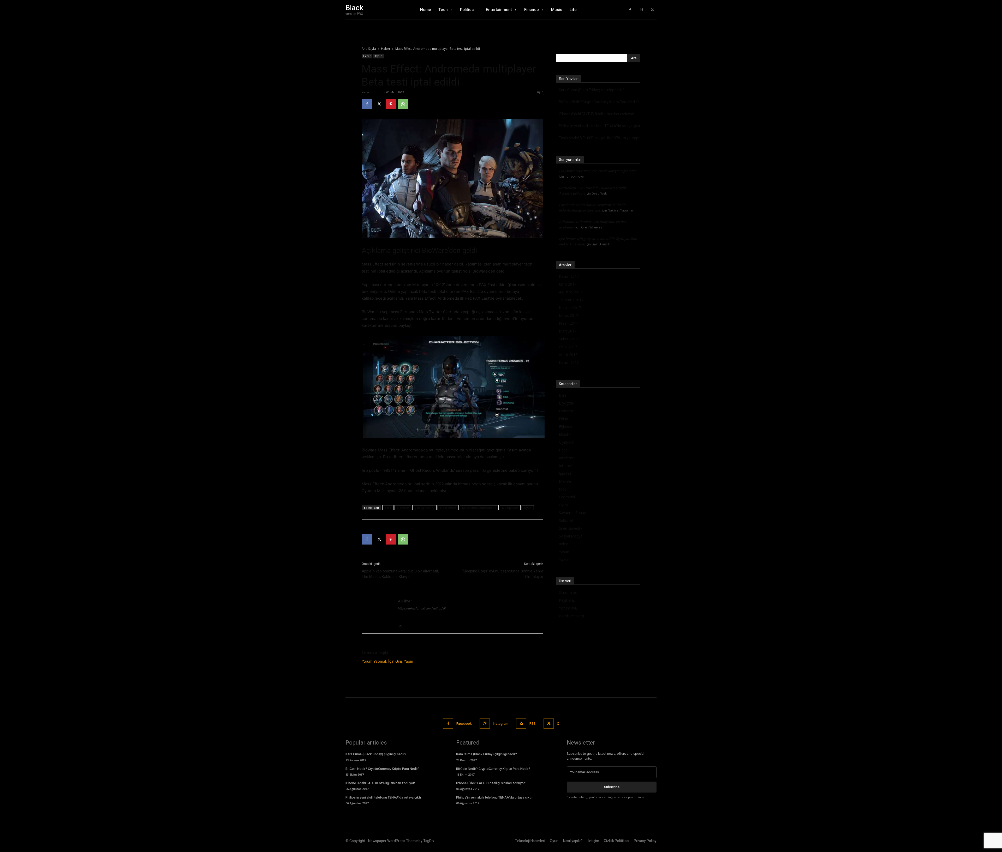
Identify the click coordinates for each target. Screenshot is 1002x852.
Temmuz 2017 (571, 299)
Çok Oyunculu (424, 508)
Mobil (563, 489)
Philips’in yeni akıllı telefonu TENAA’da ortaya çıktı (599, 126)
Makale (565, 481)
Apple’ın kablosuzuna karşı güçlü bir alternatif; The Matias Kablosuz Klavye (400, 574)
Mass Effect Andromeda (479, 508)
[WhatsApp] (403, 104)
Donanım (567, 410)
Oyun (378, 56)
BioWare (403, 508)
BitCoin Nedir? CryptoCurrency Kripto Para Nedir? (599, 102)
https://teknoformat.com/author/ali (422, 608)
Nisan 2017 (568, 323)
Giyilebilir (566, 442)
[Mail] (402, 627)
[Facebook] (630, 9)
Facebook (464, 723)
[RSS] (521, 723)
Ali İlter (376, 92)
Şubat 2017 (568, 338)
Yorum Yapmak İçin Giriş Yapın (387, 661)
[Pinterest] (391, 104)
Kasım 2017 (569, 276)
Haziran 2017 (570, 307)
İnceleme (566, 457)
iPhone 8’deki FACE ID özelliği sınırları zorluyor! (596, 114)
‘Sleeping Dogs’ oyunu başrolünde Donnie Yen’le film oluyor (502, 574)
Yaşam (564, 551)
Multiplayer (510, 508)
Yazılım (565, 559)
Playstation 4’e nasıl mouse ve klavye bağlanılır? (598, 170)
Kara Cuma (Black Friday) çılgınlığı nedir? (592, 90)
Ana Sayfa (369, 48)
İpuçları (565, 473)
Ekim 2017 (567, 284)
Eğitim (564, 418)
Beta (388, 508)
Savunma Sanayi (573, 512)
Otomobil (567, 496)
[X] (652, 9)
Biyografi (566, 403)
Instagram (500, 723)
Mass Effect (448, 508)
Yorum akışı (568, 608)
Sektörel (566, 520)
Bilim (563, 395)
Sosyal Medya (570, 536)
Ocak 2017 (568, 346)
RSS (532, 723)
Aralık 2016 (568, 354)
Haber (385, 48)
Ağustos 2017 (570, 291)
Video (563, 543)
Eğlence (565, 426)
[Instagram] (641, 9)
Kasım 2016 (569, 362)
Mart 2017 (567, 331)
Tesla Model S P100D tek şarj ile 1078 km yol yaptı (599, 138)
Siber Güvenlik (570, 528)
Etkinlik (564, 434)
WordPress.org (571, 615)
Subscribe (611, 786)
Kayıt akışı (567, 600)
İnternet (565, 465)
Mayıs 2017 (568, 315)
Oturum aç (568, 592)
